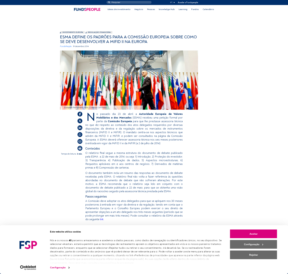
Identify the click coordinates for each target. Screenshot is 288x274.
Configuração (58, 267)
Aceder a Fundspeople (188, 2)
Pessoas (151, 9)
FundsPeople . (66, 46)
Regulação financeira (99, 32)
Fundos (195, 9)
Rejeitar (253, 255)
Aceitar (254, 233)
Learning (183, 9)
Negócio (138, 9)
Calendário (208, 9)
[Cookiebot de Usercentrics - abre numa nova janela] (28, 267)
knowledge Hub (167, 9)
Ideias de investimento (119, 9)
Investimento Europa (72, 32)
